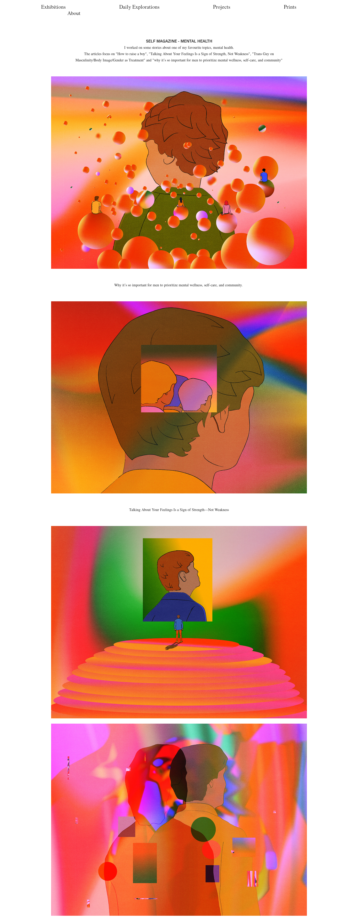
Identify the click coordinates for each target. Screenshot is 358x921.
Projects (221, 6)
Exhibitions (53, 6)
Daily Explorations (139, 6)
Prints (290, 6)
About (73, 13)
